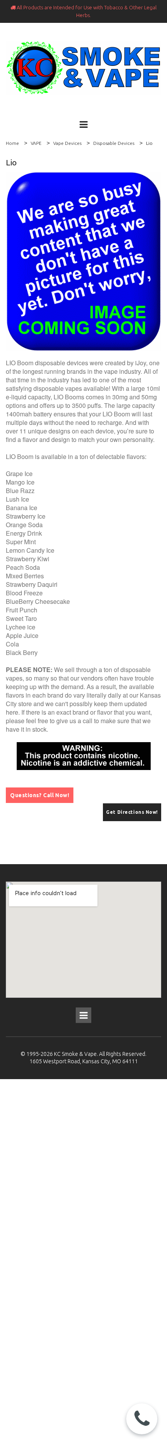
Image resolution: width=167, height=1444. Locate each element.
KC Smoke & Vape (75, 1054)
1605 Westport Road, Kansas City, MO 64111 (84, 1061)
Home (12, 143)
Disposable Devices (113, 143)
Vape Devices (67, 143)
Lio (149, 143)
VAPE (36, 143)
